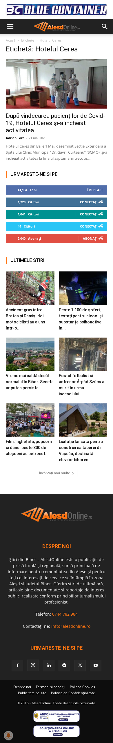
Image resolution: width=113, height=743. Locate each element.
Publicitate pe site (32, 692)
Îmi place (95, 190)
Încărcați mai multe (54, 472)
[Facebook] (17, 665)
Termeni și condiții (50, 686)
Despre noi (22, 686)
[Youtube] (95, 665)
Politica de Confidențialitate (73, 692)
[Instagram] (33, 665)
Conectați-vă (91, 202)
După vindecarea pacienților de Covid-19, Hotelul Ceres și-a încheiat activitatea (55, 123)
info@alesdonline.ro (70, 626)
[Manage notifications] (8, 735)
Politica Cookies (82, 686)
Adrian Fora (15, 138)
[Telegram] (64, 665)
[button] (10, 26)
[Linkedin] (48, 665)
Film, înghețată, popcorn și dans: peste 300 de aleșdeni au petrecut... (29, 447)
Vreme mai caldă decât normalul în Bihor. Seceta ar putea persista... (30, 381)
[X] (80, 665)
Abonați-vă (93, 238)
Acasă (11, 40)
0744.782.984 (65, 614)
